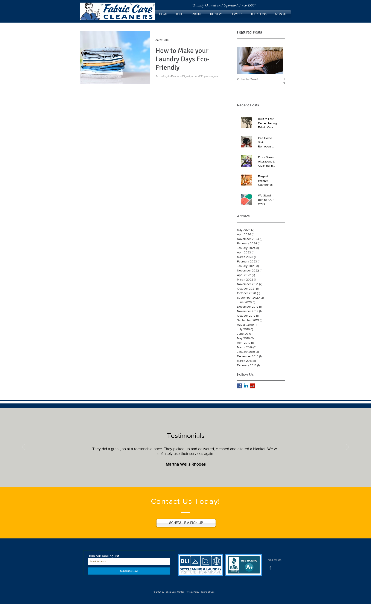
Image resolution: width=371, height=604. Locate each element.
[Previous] (23, 447)
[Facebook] (270, 568)
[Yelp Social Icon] (252, 385)
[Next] (348, 447)
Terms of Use (207, 591)
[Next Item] (278, 60)
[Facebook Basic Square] (239, 385)
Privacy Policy (192, 591)
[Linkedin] (245, 385)
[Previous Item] (244, 60)
